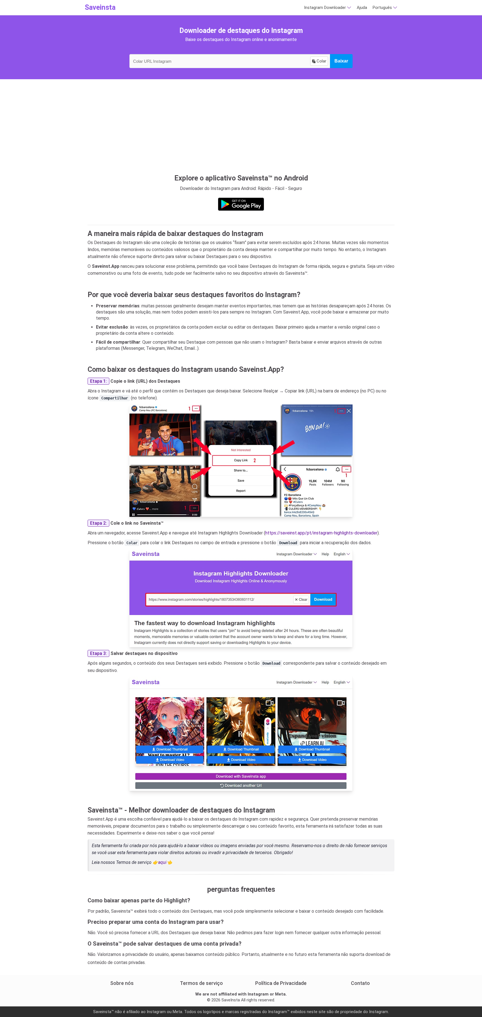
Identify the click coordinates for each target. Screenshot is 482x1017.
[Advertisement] (241, 124)
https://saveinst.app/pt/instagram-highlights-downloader (321, 533)
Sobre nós (122, 983)
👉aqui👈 (162, 862)
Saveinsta (100, 7)
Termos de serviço (201, 983)
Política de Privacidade (281, 983)
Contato (360, 983)
